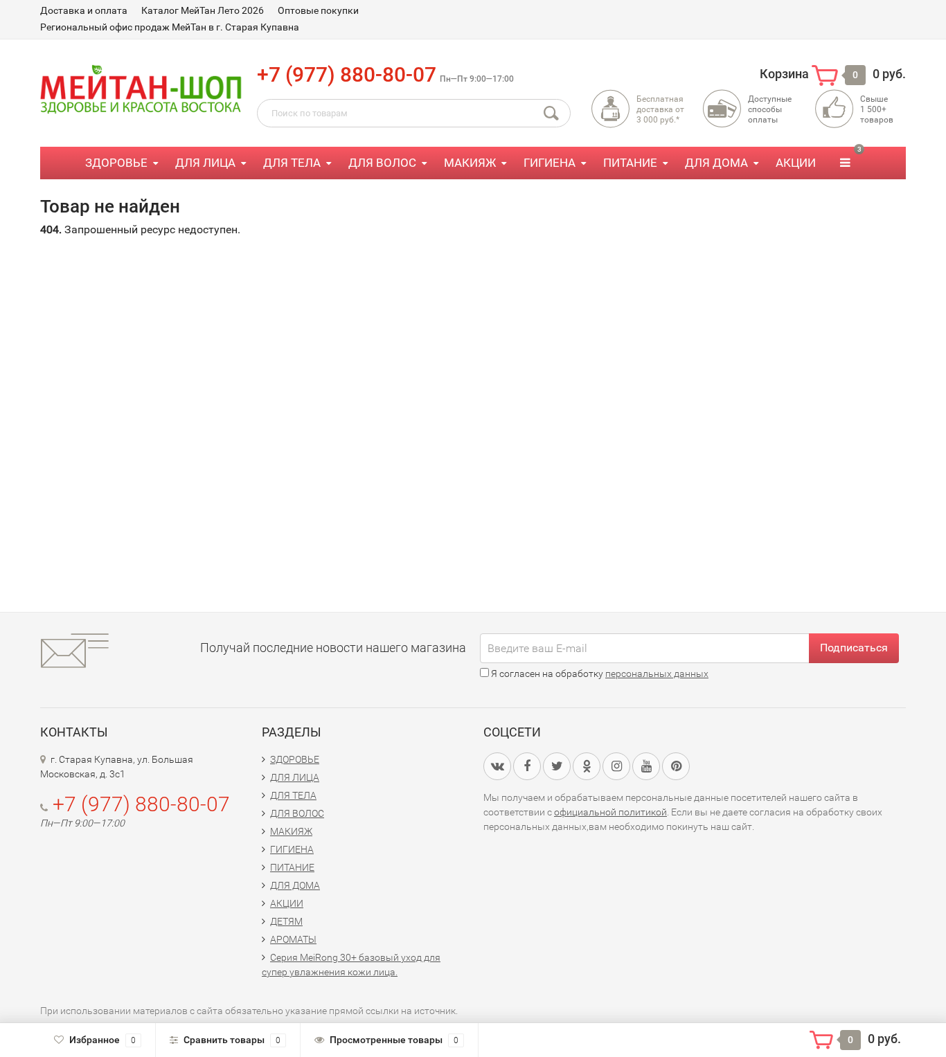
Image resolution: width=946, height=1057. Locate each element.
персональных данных (656, 673)
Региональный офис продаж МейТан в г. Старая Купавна (169, 27)
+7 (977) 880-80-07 (346, 74)
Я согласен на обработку (598, 673)
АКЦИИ (796, 163)
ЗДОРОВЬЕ (116, 163)
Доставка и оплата (83, 10)
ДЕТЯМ (286, 921)
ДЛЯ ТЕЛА (292, 163)
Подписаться (854, 647)
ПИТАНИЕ (630, 163)
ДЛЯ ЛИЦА (205, 163)
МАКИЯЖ (470, 163)
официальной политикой (610, 811)
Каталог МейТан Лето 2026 (202, 10)
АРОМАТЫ (293, 939)
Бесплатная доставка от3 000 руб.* (660, 109)
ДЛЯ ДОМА (716, 163)
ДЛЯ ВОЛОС (382, 163)
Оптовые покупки (318, 10)
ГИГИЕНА (549, 163)
